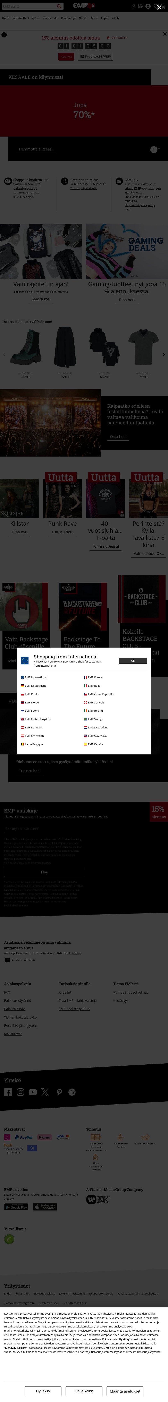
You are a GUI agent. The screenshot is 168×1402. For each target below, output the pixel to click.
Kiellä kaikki (84, 1391)
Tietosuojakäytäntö (149, 1352)
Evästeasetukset (67, 1352)
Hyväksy (43, 1391)
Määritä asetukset (125, 1391)
